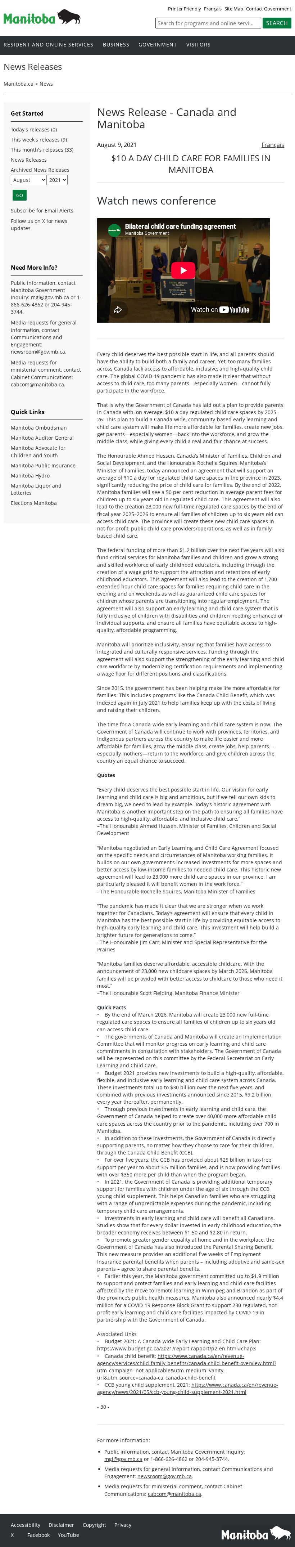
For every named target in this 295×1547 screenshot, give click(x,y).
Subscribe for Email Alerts (42, 210)
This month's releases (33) (42, 149)
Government (158, 44)
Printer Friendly (184, 8)
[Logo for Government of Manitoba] (42, 22)
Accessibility (25, 1524)
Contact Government (268, 8)
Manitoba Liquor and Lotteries (36, 489)
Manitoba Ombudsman (39, 427)
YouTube (68, 1535)
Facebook (38, 1535)
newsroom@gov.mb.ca (164, 1476)
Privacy (122, 1524)
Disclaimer (61, 1524)
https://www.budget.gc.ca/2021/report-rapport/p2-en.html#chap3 (176, 1348)
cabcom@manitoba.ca (174, 1493)
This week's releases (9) (39, 139)
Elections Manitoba (34, 502)
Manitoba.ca (18, 83)
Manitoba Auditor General (42, 437)
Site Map (233, 8)
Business (116, 44)
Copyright (94, 1524)
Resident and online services (49, 44)
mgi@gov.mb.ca (123, 1459)
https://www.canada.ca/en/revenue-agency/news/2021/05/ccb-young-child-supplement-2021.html (187, 1388)
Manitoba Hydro (30, 475)
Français (213, 8)
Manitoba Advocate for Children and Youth (38, 451)
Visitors (198, 44)
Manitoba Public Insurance (43, 465)
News (46, 83)
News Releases (29, 159)
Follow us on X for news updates (39, 225)
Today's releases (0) (34, 129)
